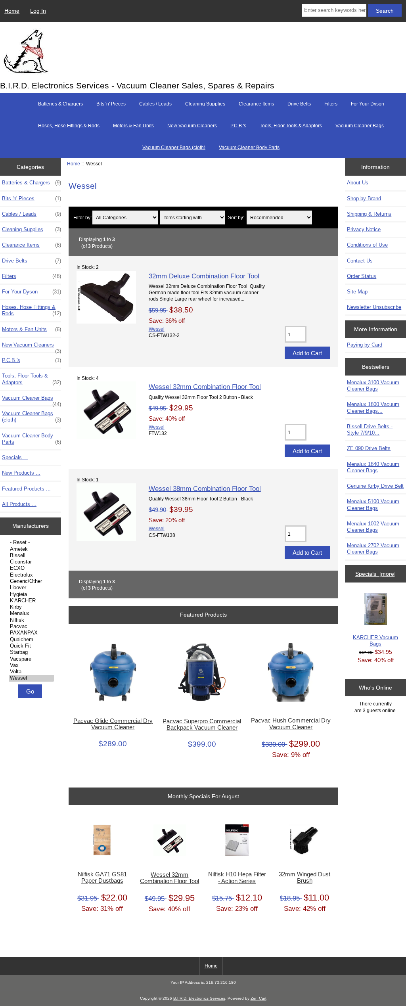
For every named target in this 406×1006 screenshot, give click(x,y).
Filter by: (82, 217)
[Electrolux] (31, 575)
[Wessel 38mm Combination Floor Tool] (106, 539)
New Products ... (21, 473)
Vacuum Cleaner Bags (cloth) (173, 147)
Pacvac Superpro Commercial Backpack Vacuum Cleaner (202, 724)
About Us (357, 183)
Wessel (157, 329)
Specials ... (15, 457)
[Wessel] (31, 678)
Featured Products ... (26, 489)
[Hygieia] (31, 594)
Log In (38, 11)
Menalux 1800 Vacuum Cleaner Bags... (373, 407)
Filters (330, 104)
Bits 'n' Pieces (111, 104)
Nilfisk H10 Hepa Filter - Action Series (237, 877)
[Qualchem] (31, 639)
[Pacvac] (31, 626)
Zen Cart (258, 998)
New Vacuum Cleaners (192, 125)
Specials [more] (375, 574)
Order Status (361, 276)
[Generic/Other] (31, 581)
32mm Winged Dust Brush (304, 877)
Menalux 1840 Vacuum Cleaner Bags (373, 467)
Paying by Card (364, 345)
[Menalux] (31, 613)
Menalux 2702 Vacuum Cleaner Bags (373, 548)
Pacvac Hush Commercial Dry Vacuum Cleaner (291, 723)
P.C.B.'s (238, 125)
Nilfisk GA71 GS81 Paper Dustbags (102, 877)
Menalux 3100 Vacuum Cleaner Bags (373, 385)
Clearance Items (256, 104)
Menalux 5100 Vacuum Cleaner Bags (373, 504)
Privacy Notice (364, 229)
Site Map (357, 292)
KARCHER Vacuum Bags (375, 640)
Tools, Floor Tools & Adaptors (291, 125)
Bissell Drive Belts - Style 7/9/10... (370, 429)
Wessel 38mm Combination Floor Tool (205, 488)
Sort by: (236, 217)
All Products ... (19, 504)
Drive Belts (299, 104)
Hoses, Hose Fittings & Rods (69, 125)
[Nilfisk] (31, 620)
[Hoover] (31, 587)
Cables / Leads (155, 104)
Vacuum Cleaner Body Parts (249, 147)
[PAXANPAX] (31, 633)
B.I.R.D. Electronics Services (199, 998)
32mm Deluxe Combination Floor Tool (204, 276)
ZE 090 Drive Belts (369, 448)
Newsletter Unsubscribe (374, 307)
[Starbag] (31, 652)
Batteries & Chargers (60, 104)
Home (11, 11)
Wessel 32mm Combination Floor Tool (205, 387)
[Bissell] (31, 555)
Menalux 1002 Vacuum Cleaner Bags (373, 527)
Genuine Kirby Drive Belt (375, 486)
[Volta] (31, 672)
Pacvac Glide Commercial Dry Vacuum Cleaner (113, 724)
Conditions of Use (367, 245)
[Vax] (31, 665)
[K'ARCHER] (31, 601)
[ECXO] (31, 568)
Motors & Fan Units (133, 125)
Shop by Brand (364, 198)
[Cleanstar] (31, 562)
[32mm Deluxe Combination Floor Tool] (106, 321)
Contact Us (360, 261)
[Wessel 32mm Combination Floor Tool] (106, 437)
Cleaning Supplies (205, 104)
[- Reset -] (31, 542)
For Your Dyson (367, 104)
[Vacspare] (31, 659)
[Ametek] (31, 549)
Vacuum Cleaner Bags (359, 125)
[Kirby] (31, 607)
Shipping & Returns (369, 214)
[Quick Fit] (31, 646)
